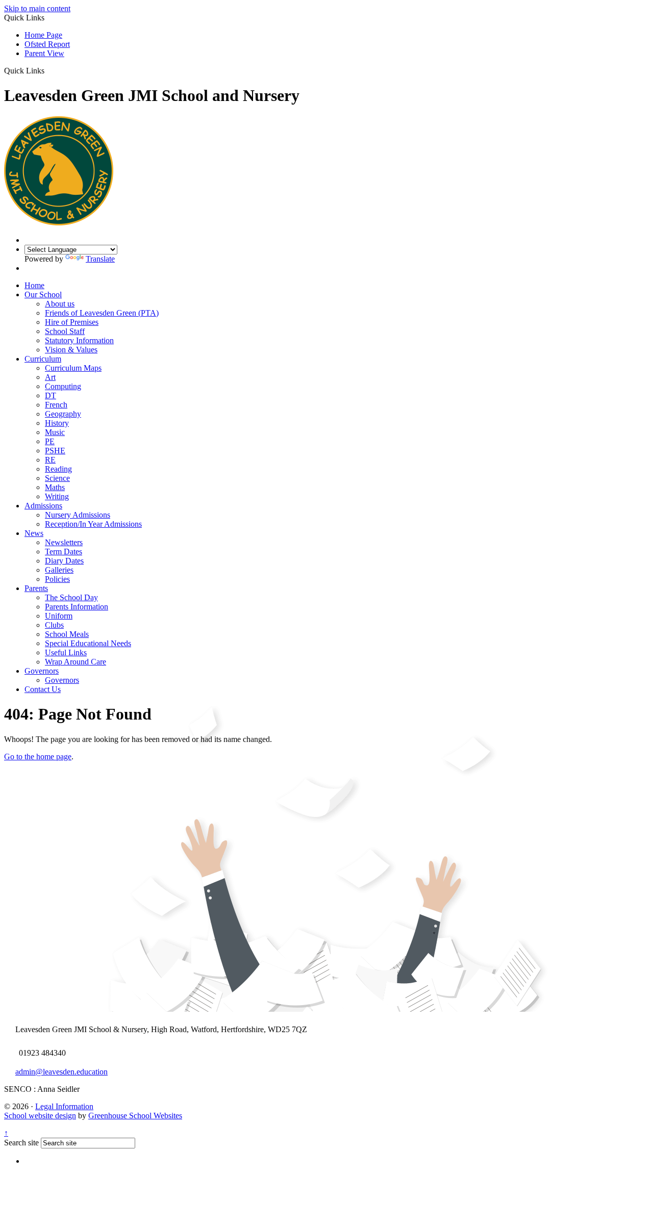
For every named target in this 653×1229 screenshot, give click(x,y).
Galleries (59, 570)
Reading (58, 469)
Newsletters (64, 542)
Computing (63, 386)
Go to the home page (37, 756)
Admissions (43, 505)
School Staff (65, 331)
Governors (41, 671)
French (56, 404)
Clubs (54, 625)
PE (50, 441)
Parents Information (76, 606)
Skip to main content (37, 8)
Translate (100, 258)
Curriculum (42, 358)
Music (55, 432)
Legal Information (64, 1106)
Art (50, 377)
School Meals (67, 634)
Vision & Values (71, 349)
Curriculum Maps (73, 368)
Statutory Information (79, 340)
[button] (48, 70)
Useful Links (66, 652)
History (57, 423)
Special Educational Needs (88, 643)
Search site (21, 1142)
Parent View (44, 53)
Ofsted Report (47, 44)
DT (50, 395)
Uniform (58, 615)
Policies (57, 579)
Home (34, 285)
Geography (63, 413)
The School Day (71, 597)
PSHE (55, 450)
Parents (36, 588)
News (33, 533)
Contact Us (42, 689)
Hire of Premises (71, 322)
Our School (43, 294)
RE (50, 459)
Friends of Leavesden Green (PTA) (102, 313)
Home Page (43, 35)
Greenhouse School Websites (135, 1115)
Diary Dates (64, 560)
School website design (40, 1115)
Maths (55, 487)
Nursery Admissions (77, 514)
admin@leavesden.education (61, 1071)
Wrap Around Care (75, 661)
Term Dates (63, 551)
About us (59, 303)
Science (57, 478)
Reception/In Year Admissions (93, 524)
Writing (57, 496)
